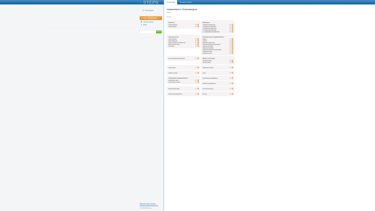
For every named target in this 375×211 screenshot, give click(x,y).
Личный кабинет (148, 22)
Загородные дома (173, 80)
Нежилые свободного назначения (212, 49)
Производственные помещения (211, 44)
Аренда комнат (172, 39)
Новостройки (172, 67)
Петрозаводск (149, 10)
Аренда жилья (173, 37)
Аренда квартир (172, 40)
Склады (205, 40)
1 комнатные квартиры (209, 24)
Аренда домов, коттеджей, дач (176, 42)
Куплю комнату (172, 26)
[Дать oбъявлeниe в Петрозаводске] (151, 18)
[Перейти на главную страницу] (149, 2)
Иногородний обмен (174, 88)
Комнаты (171, 22)
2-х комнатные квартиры (209, 26)
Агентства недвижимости (175, 94)
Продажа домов (207, 60)
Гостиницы (171, 46)
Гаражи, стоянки (172, 72)
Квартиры (206, 22)
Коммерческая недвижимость (213, 37)
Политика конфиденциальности (149, 205)
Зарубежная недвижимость (210, 78)
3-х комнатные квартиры (209, 28)
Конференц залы (207, 51)
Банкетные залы (207, 53)
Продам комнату (173, 24)
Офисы (205, 39)
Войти (145, 24)
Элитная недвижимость (209, 83)
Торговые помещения (209, 42)
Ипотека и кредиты (208, 88)
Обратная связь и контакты (148, 203)
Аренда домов (207, 62)
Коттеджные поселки (174, 82)
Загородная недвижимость (178, 78)
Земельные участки (208, 47)
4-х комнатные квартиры (209, 30)
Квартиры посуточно (174, 44)
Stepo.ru (169, 12)
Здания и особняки (208, 46)
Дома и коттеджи (209, 58)
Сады (204, 72)
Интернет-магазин (186, 2)
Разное (205, 94)
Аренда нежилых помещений (176, 58)
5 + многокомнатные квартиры (211, 31)
